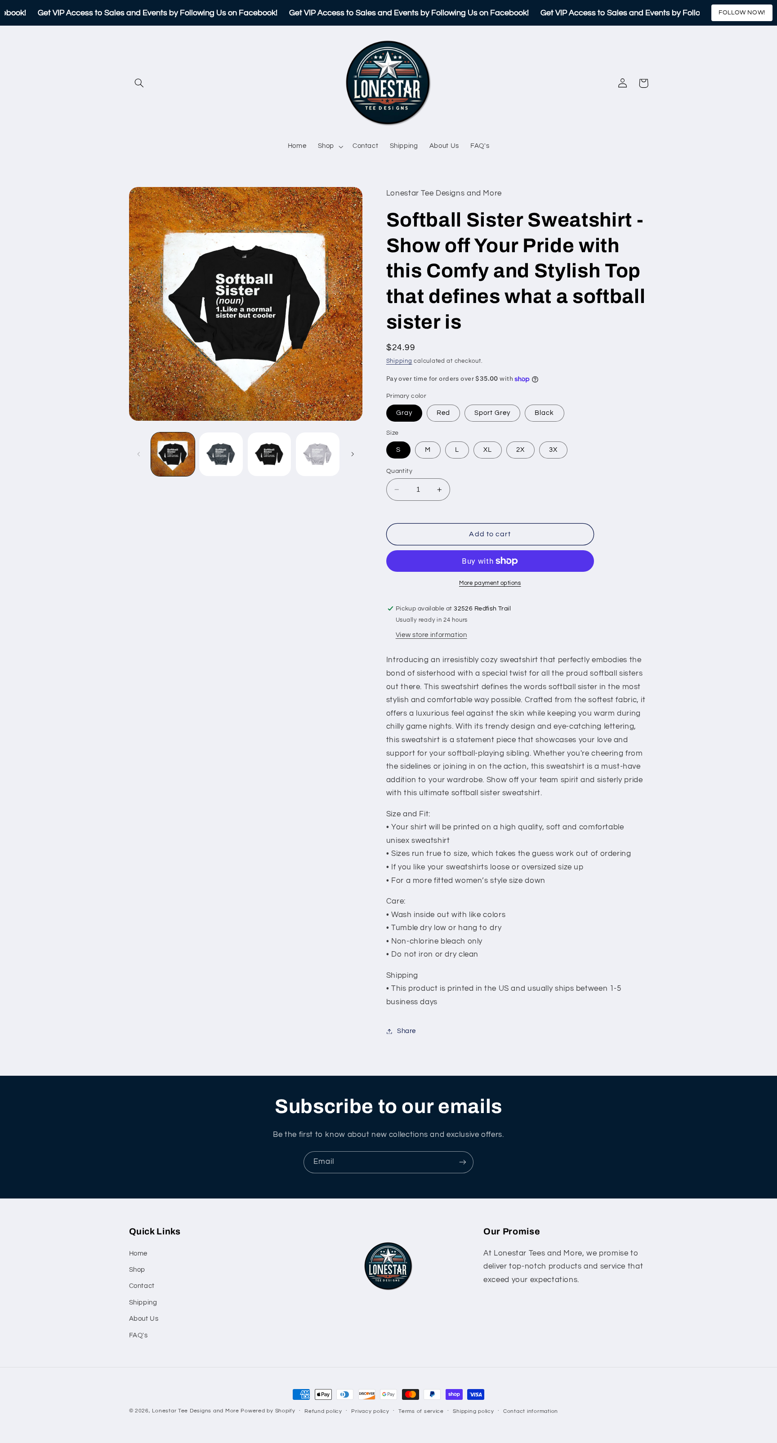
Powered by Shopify (268, 1410)
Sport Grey (492, 413)
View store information (431, 635)
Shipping (399, 361)
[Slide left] (139, 454)
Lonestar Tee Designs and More (195, 1410)
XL (487, 449)
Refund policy (323, 1411)
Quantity (399, 471)
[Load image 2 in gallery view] (221, 454)
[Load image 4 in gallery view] (317, 454)
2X (520, 449)
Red (443, 413)
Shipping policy (473, 1411)
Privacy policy (370, 1411)
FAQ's (138, 1335)
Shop (137, 1269)
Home (138, 1253)
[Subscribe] (462, 1162)
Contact (142, 1286)
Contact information (530, 1411)
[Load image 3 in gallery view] (269, 454)
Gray (404, 413)
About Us (144, 1318)
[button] (139, 83)
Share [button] (406, 1031)
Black (544, 413)
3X (553, 449)
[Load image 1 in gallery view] (173, 454)
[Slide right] (352, 454)
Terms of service (421, 1411)
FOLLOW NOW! (742, 12)
